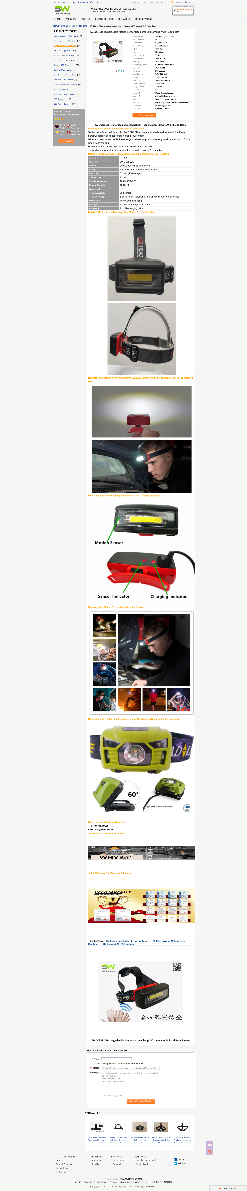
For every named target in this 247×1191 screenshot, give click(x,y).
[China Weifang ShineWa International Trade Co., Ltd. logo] (68, 14)
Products (71, 19)
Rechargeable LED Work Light (66, 36)
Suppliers (101, 1182)
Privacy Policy (62, 1168)
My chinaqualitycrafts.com (85, 2)
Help (148, 1182)
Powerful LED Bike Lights (64, 94)
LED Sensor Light (61, 99)
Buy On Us (116, 1156)
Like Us (181, 1159)
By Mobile (117, 1164)
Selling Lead (142, 1164)
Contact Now (68, 141)
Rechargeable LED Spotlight (65, 41)
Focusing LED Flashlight (63, 79)
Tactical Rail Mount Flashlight (66, 84)
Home (58, 19)
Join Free (66, 2)
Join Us (95, 1164)
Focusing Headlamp (62, 89)
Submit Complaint (64, 1164)
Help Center (61, 1171)
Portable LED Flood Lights (64, 65)
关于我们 (157, 1182)
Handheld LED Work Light (64, 55)
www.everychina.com (131, 1179)
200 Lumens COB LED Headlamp (118, 944)
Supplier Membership (146, 1160)
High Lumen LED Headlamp (74, 25)
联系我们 (168, 1182)
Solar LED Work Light (62, 70)
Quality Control (104, 19)
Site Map (113, 1182)
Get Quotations (143, 19)
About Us (85, 19)
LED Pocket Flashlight (62, 104)
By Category (118, 1160)
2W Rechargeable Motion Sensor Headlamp (127, 941)
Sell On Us (141, 1156)
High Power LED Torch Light (65, 75)
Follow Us (182, 1163)
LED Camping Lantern (63, 50)
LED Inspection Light (62, 60)
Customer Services (65, 1156)
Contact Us (124, 19)
